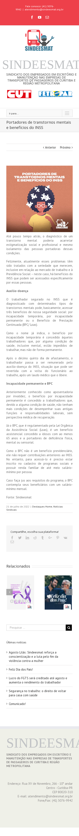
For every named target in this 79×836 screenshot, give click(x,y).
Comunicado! (17, 704)
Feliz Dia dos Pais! (21, 669)
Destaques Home (42, 506)
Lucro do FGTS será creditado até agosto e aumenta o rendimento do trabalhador (38, 680)
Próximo (65, 147)
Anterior (50, 147)
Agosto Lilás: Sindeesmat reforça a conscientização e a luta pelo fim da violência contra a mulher (33, 656)
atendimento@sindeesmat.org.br (44, 9)
